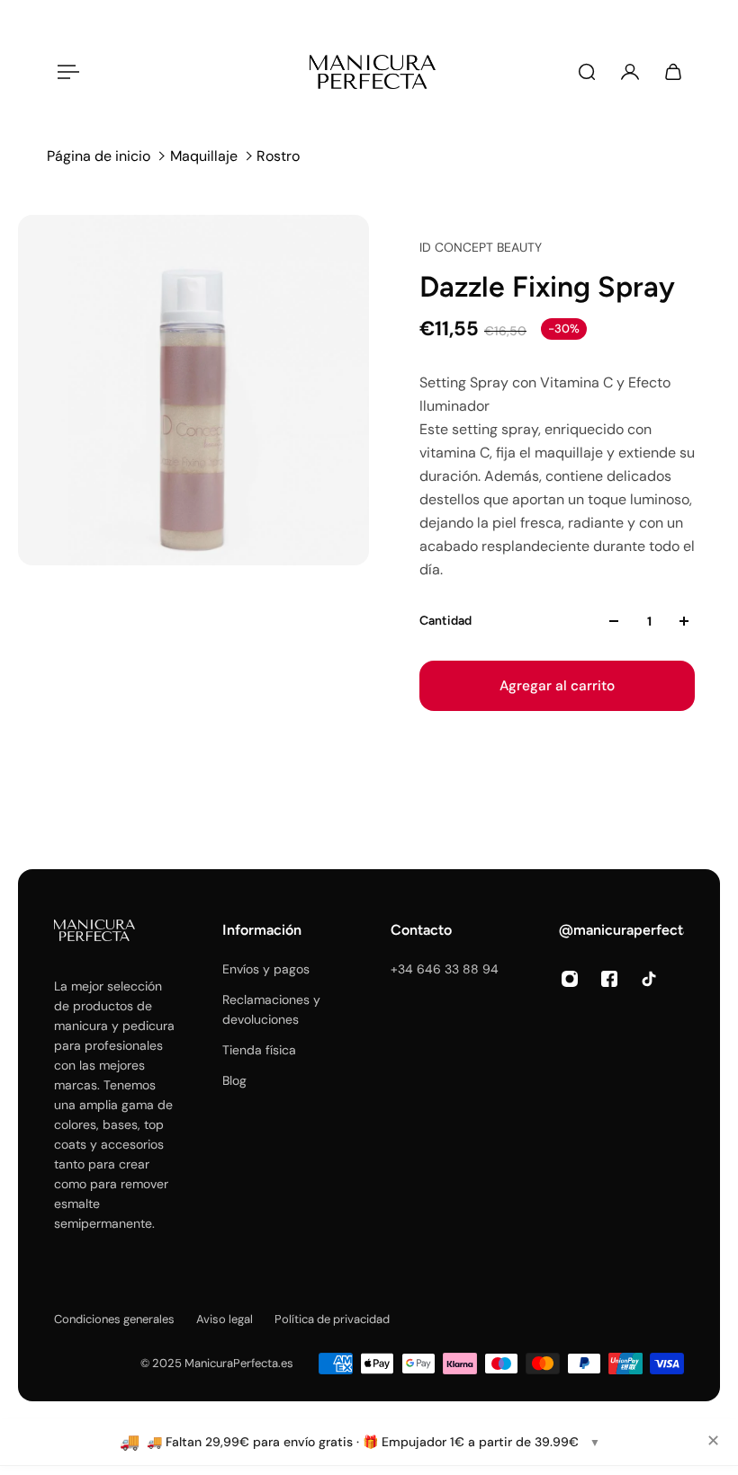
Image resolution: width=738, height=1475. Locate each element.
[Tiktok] (649, 979)
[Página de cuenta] (630, 72)
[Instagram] (570, 979)
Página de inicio (98, 156)
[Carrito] (673, 72)
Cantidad (445, 620)
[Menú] (65, 72)
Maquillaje (204, 156)
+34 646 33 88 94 (445, 969)
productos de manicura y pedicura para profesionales (114, 1025)
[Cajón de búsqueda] (586, 72)
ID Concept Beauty (480, 247)
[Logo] (373, 72)
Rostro (278, 156)
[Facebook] (609, 979)
